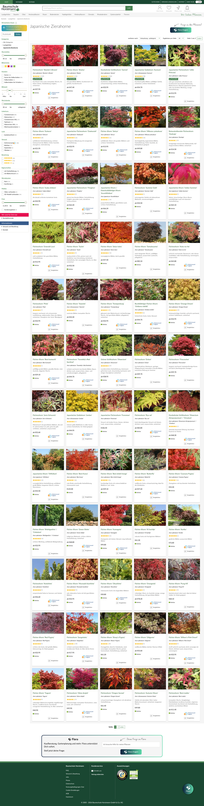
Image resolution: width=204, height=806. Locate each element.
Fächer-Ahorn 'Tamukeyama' (146, 247)
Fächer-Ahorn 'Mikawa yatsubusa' (148, 131)
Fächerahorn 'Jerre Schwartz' (44, 415)
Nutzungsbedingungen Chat (75, 787)
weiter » (200, 38)
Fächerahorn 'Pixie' (40, 304)
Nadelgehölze (66, 14)
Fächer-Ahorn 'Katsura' (42, 131)
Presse (68, 780)
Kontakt (182, 2)
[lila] (11, 66)
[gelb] (5, 66)
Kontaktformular (8, 218)
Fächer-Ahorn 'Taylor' (75, 247)
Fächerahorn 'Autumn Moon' (146, 693)
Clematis (91, 14)
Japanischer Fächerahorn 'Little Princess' (181, 71)
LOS (129, 8)
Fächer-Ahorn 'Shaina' (76, 70)
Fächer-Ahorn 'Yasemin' (76, 304)
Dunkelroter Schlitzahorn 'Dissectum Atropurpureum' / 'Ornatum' (183, 416)
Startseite (3, 18)
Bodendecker (54, 14)
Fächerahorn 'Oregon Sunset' (112, 693)
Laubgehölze (6, 14)
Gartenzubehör (115, 14)
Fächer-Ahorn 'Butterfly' (144, 474)
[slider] (3, 55)
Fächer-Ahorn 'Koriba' (178, 529)
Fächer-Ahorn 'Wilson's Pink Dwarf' (183, 637)
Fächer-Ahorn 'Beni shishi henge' (114, 474)
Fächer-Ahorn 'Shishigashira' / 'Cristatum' (45, 531)
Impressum (69, 797)
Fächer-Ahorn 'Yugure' (42, 693)
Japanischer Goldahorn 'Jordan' (79, 415)
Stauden (16, 14)
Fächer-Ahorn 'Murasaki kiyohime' (80, 584)
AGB (67, 793)
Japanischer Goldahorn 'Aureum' (148, 70)
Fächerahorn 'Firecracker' (179, 359)
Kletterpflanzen (80, 14)
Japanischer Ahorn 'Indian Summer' (183, 188)
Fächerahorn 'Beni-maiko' (179, 693)
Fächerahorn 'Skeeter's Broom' (45, 70)
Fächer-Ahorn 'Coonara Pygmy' (181, 474)
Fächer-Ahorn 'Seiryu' (109, 131)
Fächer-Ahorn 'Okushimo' (111, 584)
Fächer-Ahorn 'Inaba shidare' (44, 188)
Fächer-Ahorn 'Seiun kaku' (111, 247)
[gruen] (14, 66)
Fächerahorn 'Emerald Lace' (44, 247)
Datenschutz (70, 783)
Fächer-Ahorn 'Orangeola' (145, 584)
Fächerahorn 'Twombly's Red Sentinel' (78, 361)
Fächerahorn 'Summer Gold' (146, 188)
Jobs (67, 777)
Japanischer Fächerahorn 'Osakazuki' (82, 131)
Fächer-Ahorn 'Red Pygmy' (43, 637)
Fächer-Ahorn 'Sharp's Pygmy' (113, 637)
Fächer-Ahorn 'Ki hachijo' (145, 529)
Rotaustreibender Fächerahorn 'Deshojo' (181, 132)
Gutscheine (156, 2)
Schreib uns (97, 771)
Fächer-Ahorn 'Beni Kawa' (77, 474)
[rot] (8, 66)
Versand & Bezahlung (169, 2)
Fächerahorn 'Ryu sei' (143, 415)
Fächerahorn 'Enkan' (143, 359)
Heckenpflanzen (34, 14)
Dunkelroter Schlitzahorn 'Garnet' (114, 70)
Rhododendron (102, 14)
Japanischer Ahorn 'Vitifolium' (45, 474)
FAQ (67, 770)
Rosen (45, 14)
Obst (23, 14)
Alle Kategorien (8, 42)
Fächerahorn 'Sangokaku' (77, 637)
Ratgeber (19, 2)
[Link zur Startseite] (10, 8)
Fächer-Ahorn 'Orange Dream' (181, 304)
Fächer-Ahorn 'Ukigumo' (145, 637)
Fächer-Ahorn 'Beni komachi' (44, 359)
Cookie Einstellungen (72, 790)
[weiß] (3, 66)
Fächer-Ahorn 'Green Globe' (78, 529)
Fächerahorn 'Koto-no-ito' (179, 247)
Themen (126, 14)
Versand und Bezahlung (10, 226)
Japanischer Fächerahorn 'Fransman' (115, 415)
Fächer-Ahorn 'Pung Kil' (178, 584)
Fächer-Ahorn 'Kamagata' (111, 529)
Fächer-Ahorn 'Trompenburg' (112, 304)
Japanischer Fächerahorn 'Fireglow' (81, 188)
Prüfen (18, 34)
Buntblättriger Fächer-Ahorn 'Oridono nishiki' (146, 305)
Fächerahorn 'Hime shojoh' (77, 693)
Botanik (32, 2)
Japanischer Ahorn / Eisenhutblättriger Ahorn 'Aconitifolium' (111, 190)
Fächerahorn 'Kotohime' (42, 584)
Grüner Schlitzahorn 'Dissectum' (113, 359)
